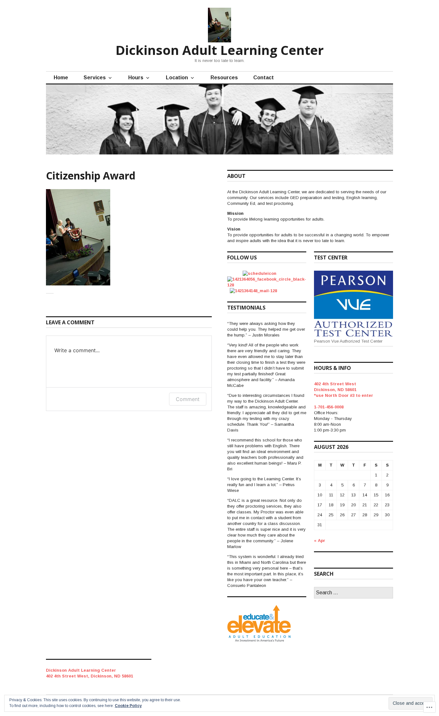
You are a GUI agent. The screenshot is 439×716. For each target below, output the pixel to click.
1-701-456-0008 (329, 407)
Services (95, 77)
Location (177, 77)
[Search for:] (353, 592)
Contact (263, 77)
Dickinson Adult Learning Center (219, 50)
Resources (224, 77)
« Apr (319, 540)
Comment (188, 399)
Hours (135, 77)
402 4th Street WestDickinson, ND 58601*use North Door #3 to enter (343, 389)
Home (61, 77)
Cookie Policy (128, 705)
